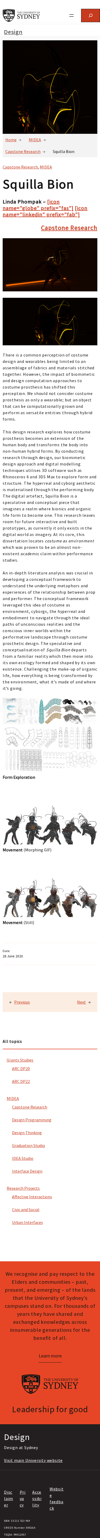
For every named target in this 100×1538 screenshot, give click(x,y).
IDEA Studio (22, 1158)
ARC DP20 (21, 1068)
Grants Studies (20, 1060)
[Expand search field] (90, 15)
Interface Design (27, 1171)
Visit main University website (33, 1460)
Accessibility (37, 1498)
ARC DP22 (21, 1081)
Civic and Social (25, 1209)
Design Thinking (27, 1132)
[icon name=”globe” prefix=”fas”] (38, 204)
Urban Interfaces (27, 1222)
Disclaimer (8, 1498)
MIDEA (35, 139)
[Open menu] (71, 15)
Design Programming (31, 1119)
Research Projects (23, 1188)
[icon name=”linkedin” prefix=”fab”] (45, 211)
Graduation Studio (28, 1145)
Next (81, 1002)
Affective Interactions (32, 1196)
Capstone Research (23, 151)
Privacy (23, 1498)
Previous (22, 1002)
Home (11, 139)
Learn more (50, 1356)
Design (13, 32)
